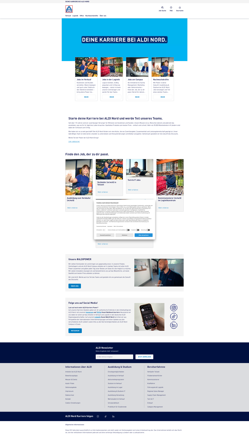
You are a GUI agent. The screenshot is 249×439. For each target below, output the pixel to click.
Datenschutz (69, 395)
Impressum (69, 391)
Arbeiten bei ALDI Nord (73, 372)
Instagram (89, 312)
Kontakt (68, 399)
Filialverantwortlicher (154, 375)
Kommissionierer (153, 379)
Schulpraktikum (113, 403)
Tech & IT (150, 399)
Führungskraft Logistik (155, 387)
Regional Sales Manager (155, 391)
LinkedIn (98, 317)
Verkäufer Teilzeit (153, 372)
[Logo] (69, 9)
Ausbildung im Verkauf (116, 375)
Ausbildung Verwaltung (116, 395)
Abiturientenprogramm (116, 379)
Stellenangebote (70, 387)
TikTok (99, 312)
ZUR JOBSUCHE (74, 141)
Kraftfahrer (151, 383)
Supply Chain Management (156, 395)
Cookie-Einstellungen (72, 403)
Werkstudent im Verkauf (116, 399)
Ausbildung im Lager (115, 387)
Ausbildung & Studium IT (116, 391)
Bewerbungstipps (71, 375)
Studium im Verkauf (114, 383)
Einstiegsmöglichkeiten (116, 372)
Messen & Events (71, 379)
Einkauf (150, 403)
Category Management (155, 407)
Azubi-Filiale (69, 383)
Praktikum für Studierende (117, 407)
